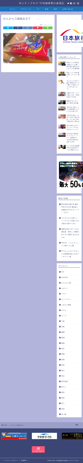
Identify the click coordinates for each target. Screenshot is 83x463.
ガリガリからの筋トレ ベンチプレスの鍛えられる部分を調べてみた (70, 220)
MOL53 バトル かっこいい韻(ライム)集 (70, 244)
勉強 (63, 337)
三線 (63, 321)
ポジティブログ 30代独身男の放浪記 (41, 3)
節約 (63, 392)
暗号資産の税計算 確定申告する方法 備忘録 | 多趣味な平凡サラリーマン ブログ (70, 208)
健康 (63, 332)
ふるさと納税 (66, 305)
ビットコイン (66, 299)
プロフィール (26, 9)
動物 (63, 343)
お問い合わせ (68, 9)
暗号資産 (64, 381)
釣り (63, 403)
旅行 (55, 9)
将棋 (63, 359)
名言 (63, 348)
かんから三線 (66, 283)
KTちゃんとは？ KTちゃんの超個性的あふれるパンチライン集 (70, 253)
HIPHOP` (64, 277)
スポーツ (64, 288)
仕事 (63, 326)
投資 (63, 365)
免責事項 (23, 460)
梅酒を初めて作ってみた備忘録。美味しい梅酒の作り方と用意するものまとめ (70, 233)
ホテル (63, 310)
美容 (63, 398)
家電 (63, 354)
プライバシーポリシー (11, 460)
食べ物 (63, 414)
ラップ (63, 316)
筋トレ (63, 387)
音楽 (46, 9)
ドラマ (63, 294)
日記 (63, 376)
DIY (38, 9)
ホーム (12, 9)
